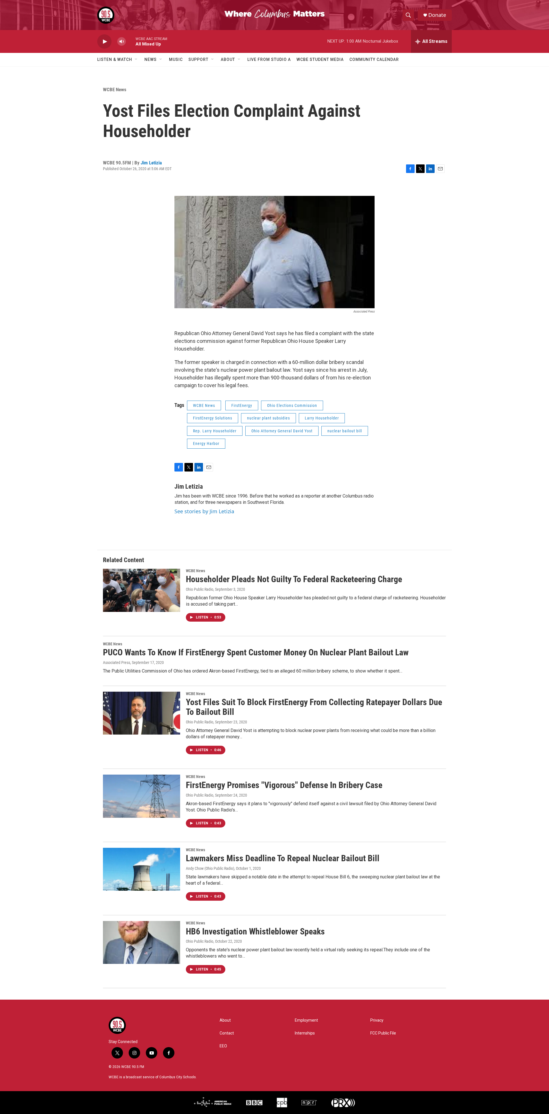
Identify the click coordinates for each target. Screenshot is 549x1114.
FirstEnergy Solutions (212, 418)
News (150, 59)
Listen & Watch (114, 59)
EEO (223, 1046)
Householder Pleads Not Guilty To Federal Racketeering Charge (294, 579)
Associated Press (116, 662)
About (228, 59)
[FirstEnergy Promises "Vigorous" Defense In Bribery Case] (141, 796)
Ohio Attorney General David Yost (282, 431)
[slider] (131, 41)
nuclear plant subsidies (268, 418)
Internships (305, 1033)
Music (176, 59)
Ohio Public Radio (199, 589)
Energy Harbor (206, 443)
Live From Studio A (269, 59)
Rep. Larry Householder (214, 431)
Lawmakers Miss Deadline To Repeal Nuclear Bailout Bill (282, 858)
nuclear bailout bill (344, 431)
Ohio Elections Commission (292, 405)
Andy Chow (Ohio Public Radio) (210, 868)
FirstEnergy (241, 405)
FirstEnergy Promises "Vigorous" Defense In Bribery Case (284, 785)
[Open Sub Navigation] (136, 59)
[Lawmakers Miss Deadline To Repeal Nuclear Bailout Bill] (141, 869)
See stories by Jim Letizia (204, 511)
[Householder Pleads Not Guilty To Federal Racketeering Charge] (141, 590)
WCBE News (114, 89)
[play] (104, 41)
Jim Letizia (151, 163)
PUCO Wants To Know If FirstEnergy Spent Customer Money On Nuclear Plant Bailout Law (256, 652)
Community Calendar (374, 59)
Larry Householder (322, 418)
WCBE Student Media (320, 59)
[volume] (121, 41)
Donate (437, 15)
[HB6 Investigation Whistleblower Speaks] (141, 942)
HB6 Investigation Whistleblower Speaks (255, 931)
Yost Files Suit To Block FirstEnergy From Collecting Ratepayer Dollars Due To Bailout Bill (314, 707)
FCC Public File (383, 1033)
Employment (306, 1020)
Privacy (376, 1020)
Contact (227, 1033)
